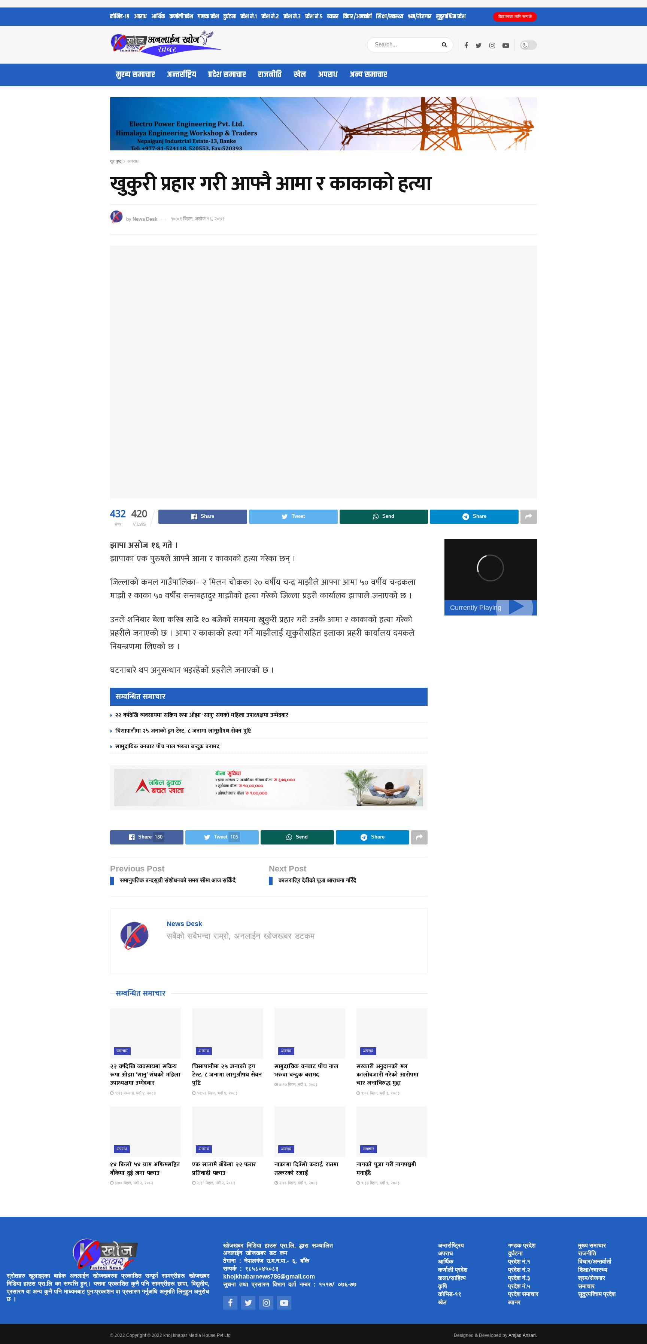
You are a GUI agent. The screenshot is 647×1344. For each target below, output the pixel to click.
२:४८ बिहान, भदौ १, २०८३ (298, 1183)
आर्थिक (158, 16)
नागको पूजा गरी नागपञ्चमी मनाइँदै (386, 1169)
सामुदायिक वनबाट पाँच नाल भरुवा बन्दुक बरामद (167, 746)
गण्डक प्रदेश (208, 16)
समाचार (122, 1051)
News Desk (145, 219)
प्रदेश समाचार (227, 74)
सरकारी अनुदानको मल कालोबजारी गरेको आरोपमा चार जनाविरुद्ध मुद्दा (387, 1075)
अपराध (140, 16)
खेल (300, 74)
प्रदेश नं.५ (314, 16)
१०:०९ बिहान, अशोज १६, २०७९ (197, 219)
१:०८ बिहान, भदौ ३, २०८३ (380, 1093)
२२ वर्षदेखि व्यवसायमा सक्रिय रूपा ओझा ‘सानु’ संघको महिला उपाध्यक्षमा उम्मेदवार (201, 715)
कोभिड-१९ (120, 16)
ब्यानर (333, 16)
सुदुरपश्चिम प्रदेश (451, 16)
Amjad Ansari (522, 1336)
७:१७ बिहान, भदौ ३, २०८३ (298, 1084)
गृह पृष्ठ (115, 161)
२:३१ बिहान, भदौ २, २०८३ (215, 1183)
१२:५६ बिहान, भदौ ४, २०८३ (216, 1093)
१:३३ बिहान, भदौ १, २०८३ (380, 1183)
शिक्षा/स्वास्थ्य (389, 16)
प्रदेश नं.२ (270, 16)
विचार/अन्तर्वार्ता (357, 16)
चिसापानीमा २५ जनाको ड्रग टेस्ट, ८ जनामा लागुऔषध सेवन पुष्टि (183, 731)
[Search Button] (445, 45)
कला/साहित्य (452, 1279)
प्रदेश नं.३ (292, 16)
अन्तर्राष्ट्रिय (181, 74)
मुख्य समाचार (135, 74)
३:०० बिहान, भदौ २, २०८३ (133, 1183)
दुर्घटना (230, 16)
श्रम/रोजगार (420, 16)
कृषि (442, 1287)
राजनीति (270, 74)
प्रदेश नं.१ (248, 16)
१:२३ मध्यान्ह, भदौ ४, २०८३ (134, 1093)
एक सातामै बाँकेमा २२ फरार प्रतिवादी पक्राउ (224, 1169)
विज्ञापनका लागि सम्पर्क (515, 16)
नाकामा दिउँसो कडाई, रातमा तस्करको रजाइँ (306, 1169)
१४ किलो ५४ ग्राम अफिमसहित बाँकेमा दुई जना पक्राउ (144, 1169)
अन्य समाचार (368, 74)
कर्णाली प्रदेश (181, 16)
